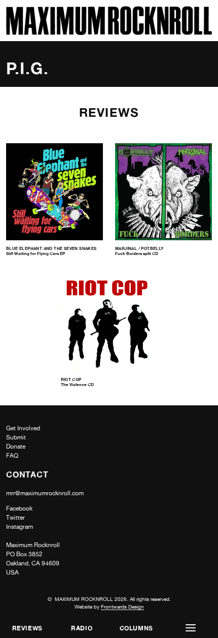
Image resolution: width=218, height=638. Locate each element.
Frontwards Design (122, 606)
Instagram (19, 526)
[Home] (109, 32)
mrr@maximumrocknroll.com (45, 493)
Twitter (15, 517)
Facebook (19, 508)
